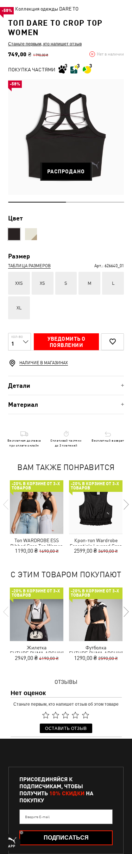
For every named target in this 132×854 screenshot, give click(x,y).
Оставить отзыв (66, 728)
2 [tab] (95, 202)
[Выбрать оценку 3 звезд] (65, 715)
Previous (6, 504)
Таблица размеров (29, 265)
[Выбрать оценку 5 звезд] (85, 715)
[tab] (66, 385)
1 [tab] (37, 202)
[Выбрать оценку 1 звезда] (45, 715)
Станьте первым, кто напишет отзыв (45, 43)
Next (125, 504)
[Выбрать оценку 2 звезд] (55, 715)
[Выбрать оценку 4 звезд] (75, 715)
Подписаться (66, 838)
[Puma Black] (14, 234)
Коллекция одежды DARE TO (46, 9)
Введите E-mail (37, 817)
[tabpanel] (66, 137)
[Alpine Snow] (31, 234)
